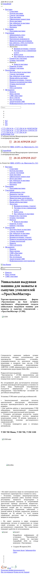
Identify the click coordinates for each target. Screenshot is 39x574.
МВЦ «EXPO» (15, 147)
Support (26, 572)
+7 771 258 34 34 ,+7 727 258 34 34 (13, 132)
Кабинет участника (17, 68)
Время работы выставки (18, 45)
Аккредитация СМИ (17, 101)
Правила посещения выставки (21, 82)
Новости (13, 86)
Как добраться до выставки (20, 23)
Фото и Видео (15, 98)
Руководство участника (18, 58)
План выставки (15, 17)
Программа (9, 29)
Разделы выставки (16, 13)
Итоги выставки (16, 21)
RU (6, 123)
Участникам (9, 33)
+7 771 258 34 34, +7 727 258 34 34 (13, 128)
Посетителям (10, 70)
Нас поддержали (16, 99)
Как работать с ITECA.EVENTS (21, 43)
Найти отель (18, 54)
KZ (6, 121)
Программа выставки (17, 31)
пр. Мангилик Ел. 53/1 (29, 147)
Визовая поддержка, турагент (25, 49)
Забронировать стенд (17, 35)
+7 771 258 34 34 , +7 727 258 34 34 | (14, 130)
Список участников (17, 15)
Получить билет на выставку (20, 72)
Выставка (8, 9)
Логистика (13, 204)
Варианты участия (16, 37)
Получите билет (19, 550)
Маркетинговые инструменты (21, 41)
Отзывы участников (17, 60)
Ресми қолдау (19, 572)
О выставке (14, 11)
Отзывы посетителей (17, 84)
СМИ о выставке (11, 276)
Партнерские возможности (19, 39)
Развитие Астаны (16, 66)
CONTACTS (32, 130)
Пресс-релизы (15, 94)
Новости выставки (21, 64)
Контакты (13, 27)
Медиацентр (9, 90)
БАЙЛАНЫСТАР (7, 134)
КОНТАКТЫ (32, 128)
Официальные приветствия (20, 19)
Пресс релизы (10, 274)
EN (6, 125)
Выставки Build (15, 25)
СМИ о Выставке (16, 96)
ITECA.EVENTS (16, 88)
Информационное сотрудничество (22, 103)
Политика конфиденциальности (13, 570)
